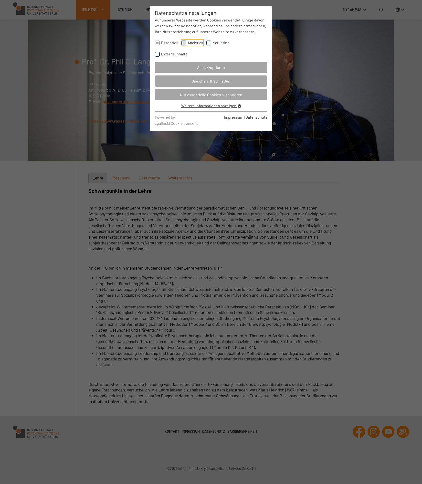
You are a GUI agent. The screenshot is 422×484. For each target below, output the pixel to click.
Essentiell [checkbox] (169, 42)
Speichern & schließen (211, 81)
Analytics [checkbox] (195, 42)
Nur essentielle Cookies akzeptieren (211, 94)
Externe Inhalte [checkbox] (174, 54)
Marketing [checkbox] (221, 42)
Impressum (233, 117)
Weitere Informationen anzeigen (209, 105)
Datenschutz (256, 117)
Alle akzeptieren (211, 67)
